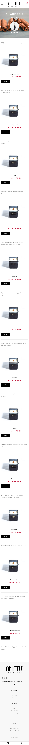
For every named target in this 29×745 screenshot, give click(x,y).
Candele (14, 697)
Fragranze (14, 33)
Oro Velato (14, 479)
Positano (14, 276)
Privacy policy (14, 710)
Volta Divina (14, 529)
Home (11, 17)
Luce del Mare (14, 580)
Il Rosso (14, 377)
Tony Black (14, 124)
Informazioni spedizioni (14, 726)
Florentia (14, 327)
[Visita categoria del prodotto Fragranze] (14, 26)
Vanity (14, 175)
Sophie (15, 428)
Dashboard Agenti (14, 730)
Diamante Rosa (14, 226)
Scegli (5, 81)
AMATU (14, 708)
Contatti (14, 723)
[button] (26, 4)
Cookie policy (14, 713)
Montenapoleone (15, 630)
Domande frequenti (14, 728)
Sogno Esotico (14, 74)
